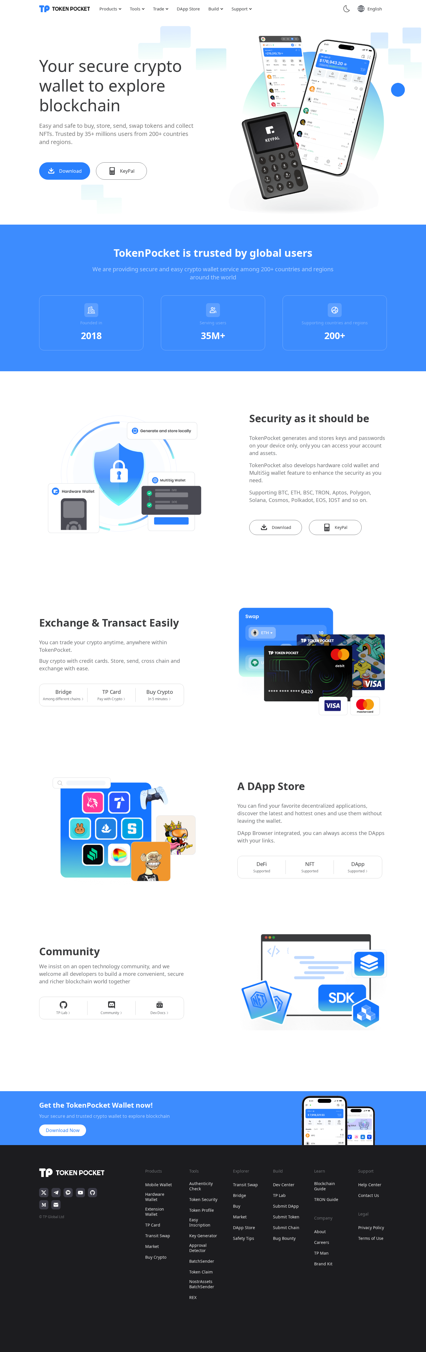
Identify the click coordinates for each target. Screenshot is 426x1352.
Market (152, 1246)
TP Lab (279, 1195)
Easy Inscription (199, 1222)
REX (192, 1297)
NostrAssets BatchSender (201, 1284)
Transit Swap (157, 1235)
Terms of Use (370, 1238)
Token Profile (201, 1210)
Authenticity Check (201, 1186)
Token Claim (201, 1272)
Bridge (239, 1195)
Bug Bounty (284, 1238)
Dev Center (283, 1184)
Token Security (203, 1199)
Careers (321, 1242)
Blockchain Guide (324, 1186)
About (320, 1231)
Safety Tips (243, 1238)
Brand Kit (323, 1264)
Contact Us (368, 1195)
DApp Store (244, 1227)
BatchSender (201, 1261)
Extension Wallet (154, 1212)
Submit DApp (286, 1206)
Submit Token (286, 1217)
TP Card (152, 1225)
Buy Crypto (155, 1257)
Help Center (369, 1184)
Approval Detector (198, 1248)
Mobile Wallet (158, 1184)
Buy (236, 1206)
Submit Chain (286, 1227)
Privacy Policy (371, 1227)
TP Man (321, 1253)
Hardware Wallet (154, 1197)
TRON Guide (326, 1199)
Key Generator (203, 1235)
